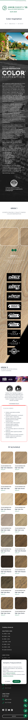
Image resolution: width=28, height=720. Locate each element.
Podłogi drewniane (12, 23)
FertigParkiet (8, 152)
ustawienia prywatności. (8, 676)
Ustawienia (7, 681)
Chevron (7, 158)
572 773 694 (8, 702)
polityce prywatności (10, 673)
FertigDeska (8, 154)
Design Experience (9, 155)
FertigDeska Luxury (10, 157)
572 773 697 (8, 688)
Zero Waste (8, 163)
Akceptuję (16, 681)
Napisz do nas (8, 684)
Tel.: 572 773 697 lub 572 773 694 (21, 1)
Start (5, 23)
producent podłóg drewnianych (13, 83)
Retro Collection (9, 161)
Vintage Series (8, 160)
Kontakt (14, 716)
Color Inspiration (20, 23)
